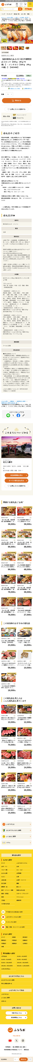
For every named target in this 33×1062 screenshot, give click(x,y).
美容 (2, 897)
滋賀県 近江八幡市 (7, 55)
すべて (3, 863)
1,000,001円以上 (5, 969)
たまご (3, 876)
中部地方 (14, 940)
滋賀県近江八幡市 (21, 401)
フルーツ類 (4, 870)
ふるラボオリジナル (21, 863)
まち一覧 (23, 14)
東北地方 (25, 937)
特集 (28, 14)
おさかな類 (4, 873)
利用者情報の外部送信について (13, 1049)
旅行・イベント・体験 (7, 890)
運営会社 (26, 1049)
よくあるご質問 (5, 997)
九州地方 (25, 943)
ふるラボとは (4, 994)
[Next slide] (31, 14)
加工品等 (3, 883)
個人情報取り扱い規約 (19, 1047)
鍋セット (18, 886)
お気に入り (21, 6)
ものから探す (10, 17)
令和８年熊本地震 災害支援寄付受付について (16, 0)
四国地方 (14, 943)
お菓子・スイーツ (21, 880)
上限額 (17, 6)
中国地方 (3, 943)
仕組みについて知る (15, 88)
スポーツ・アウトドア (22, 893)
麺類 (17, 883)
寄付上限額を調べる (6, 983)
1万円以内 (4, 956)
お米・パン (4, 866)
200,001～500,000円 (7, 965)
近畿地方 (12, 401)
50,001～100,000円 (6, 962)
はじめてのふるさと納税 (7, 980)
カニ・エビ (19, 870)
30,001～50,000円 (22, 959)
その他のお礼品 (5, 903)
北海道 (14, 937)
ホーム (3, 17)
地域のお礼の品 (20, 890)
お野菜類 (18, 873)
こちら (24, 80)
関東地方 (3, 940)
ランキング (9, 14)
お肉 (16, 17)
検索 (20, 9)
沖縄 (2, 946)
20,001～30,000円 (6, 959)
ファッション (20, 897)
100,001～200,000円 (22, 962)
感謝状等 (18, 900)
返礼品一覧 (16, 14)
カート (25, 6)
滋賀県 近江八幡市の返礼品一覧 (9, 403)
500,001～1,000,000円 (23, 965)
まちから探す (4, 401)
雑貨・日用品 (4, 893)
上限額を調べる (28, 88)
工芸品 (3, 900)
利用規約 (8, 1047)
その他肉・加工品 (24, 17)
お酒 (17, 876)
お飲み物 (3, 880)
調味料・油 (4, 886)
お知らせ (3, 1001)
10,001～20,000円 (22, 956)
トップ (3, 14)
